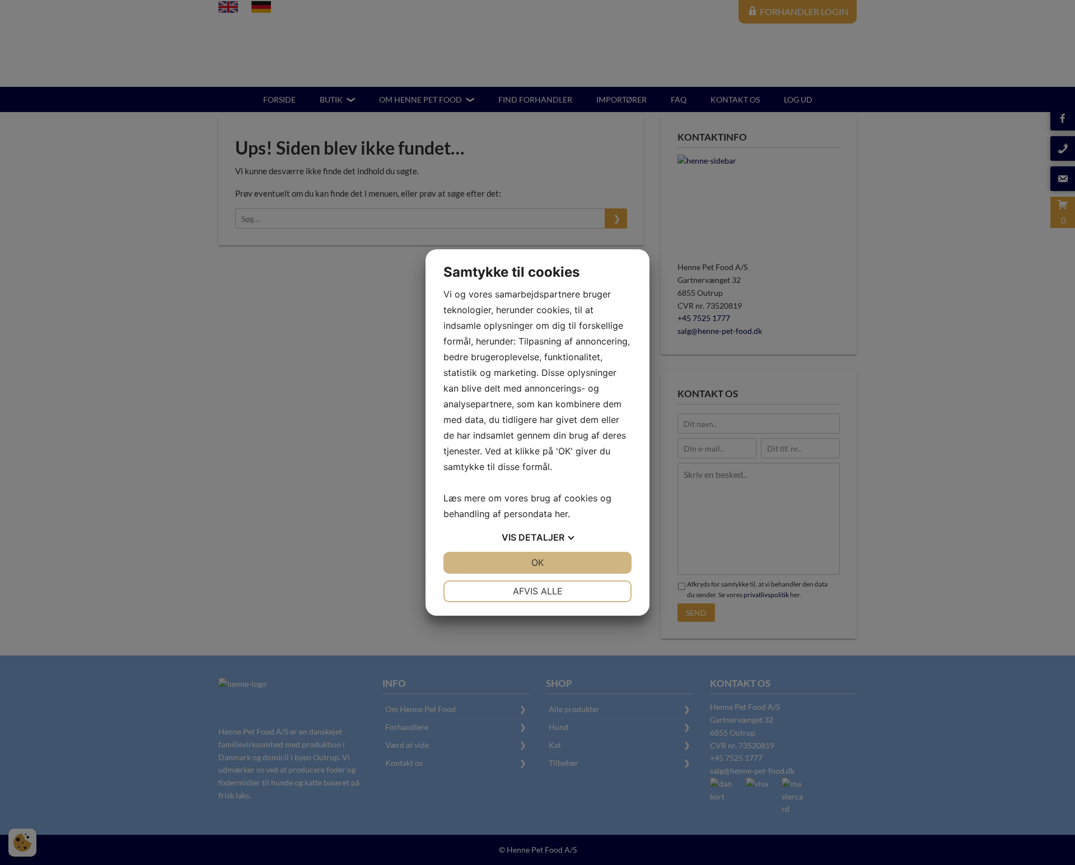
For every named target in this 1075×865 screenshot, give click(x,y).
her (561, 513)
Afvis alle (538, 591)
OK (537, 562)
